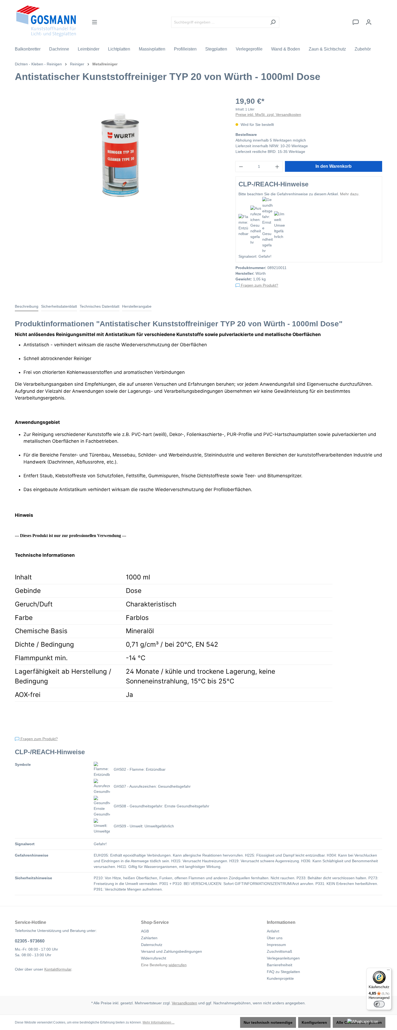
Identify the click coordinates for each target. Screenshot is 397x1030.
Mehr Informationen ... (158, 1022)
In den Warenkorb (333, 166)
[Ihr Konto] (368, 22)
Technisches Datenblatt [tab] (99, 306)
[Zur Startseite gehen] (46, 21)
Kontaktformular (57, 969)
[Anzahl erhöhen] (277, 166)
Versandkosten (184, 1003)
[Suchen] (273, 22)
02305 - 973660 (30, 941)
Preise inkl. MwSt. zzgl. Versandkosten (268, 114)
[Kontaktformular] (355, 22)
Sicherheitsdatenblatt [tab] (59, 306)
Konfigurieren (314, 1022)
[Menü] (94, 22)
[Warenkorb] (378, 20)
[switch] (379, 1004)
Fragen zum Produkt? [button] (259, 285)
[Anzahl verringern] (241, 166)
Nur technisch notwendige (268, 1022)
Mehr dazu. (349, 194)
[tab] (26, 306)
